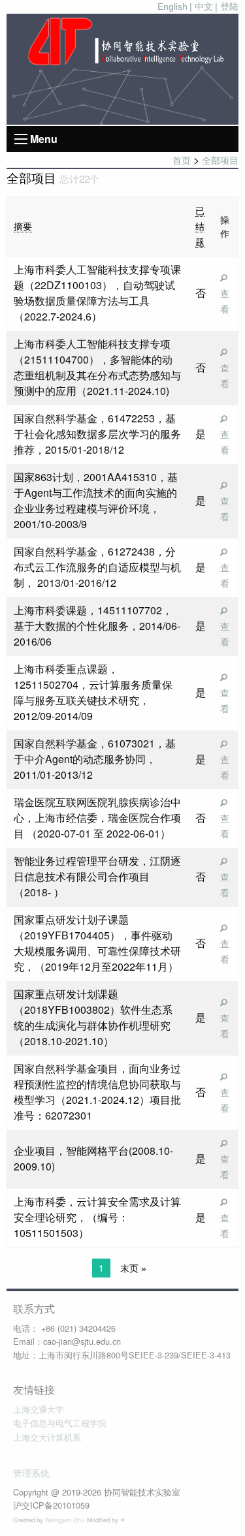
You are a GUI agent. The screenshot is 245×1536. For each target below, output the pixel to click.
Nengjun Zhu (66, 1520)
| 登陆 (226, 6)
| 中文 (201, 6)
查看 (224, 302)
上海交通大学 (38, 1410)
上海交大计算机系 (47, 1438)
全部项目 (220, 160)
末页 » (133, 1268)
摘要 (23, 226)
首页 (181, 160)
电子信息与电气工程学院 (59, 1423)
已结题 (199, 226)
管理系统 (31, 1473)
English (172, 6)
